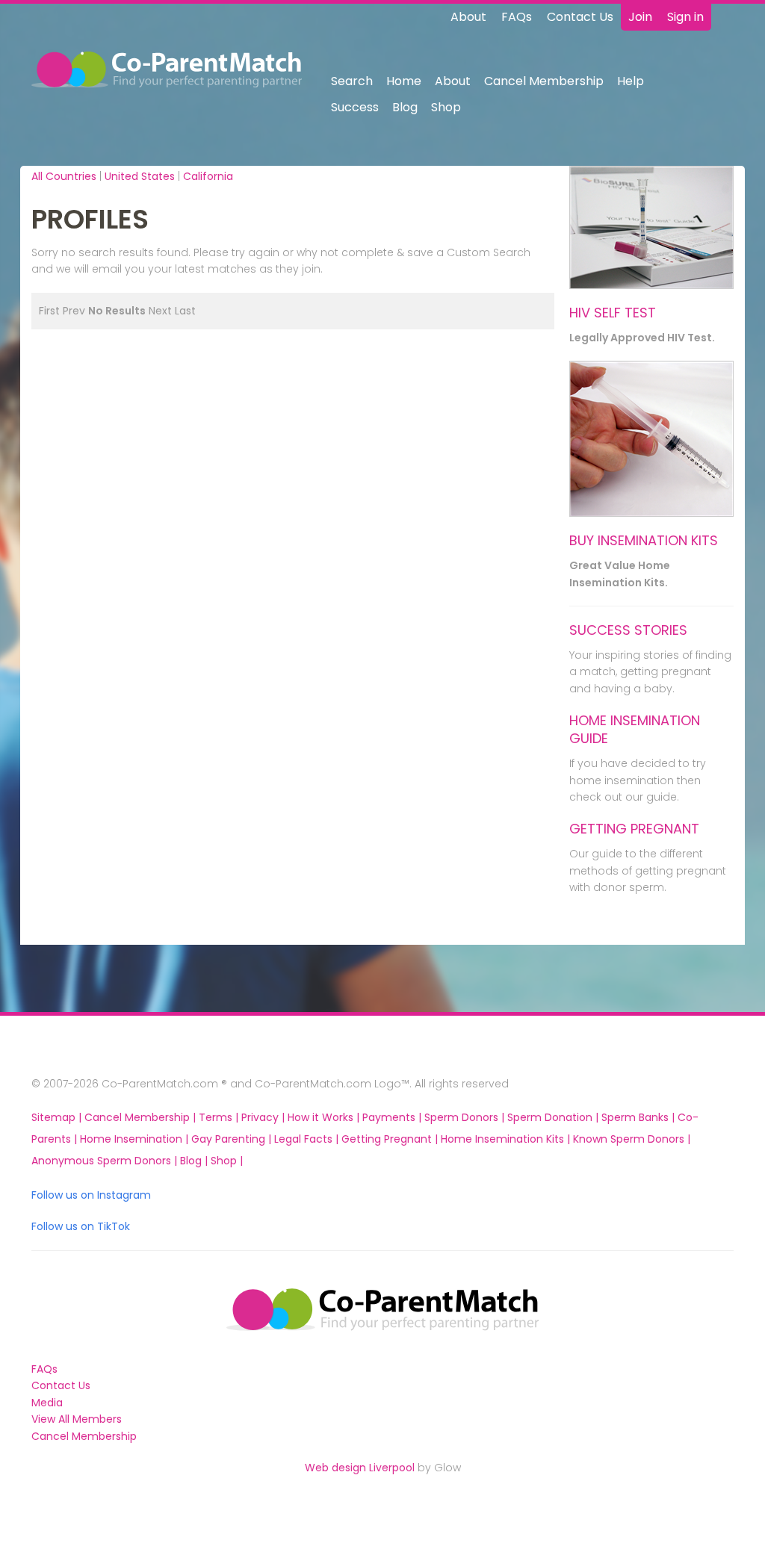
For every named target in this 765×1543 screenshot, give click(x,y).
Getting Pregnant (634, 828)
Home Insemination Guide (634, 729)
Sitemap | (57, 1117)
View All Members (76, 1419)
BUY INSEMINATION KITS (643, 540)
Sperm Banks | (639, 1117)
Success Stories (628, 630)
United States (140, 176)
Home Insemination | (135, 1138)
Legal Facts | (307, 1138)
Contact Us (580, 16)
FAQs (516, 16)
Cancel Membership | (141, 1117)
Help (630, 81)
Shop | (227, 1160)
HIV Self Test (612, 312)
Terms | (220, 1117)
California (208, 176)
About (468, 16)
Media (47, 1402)
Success (355, 107)
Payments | (393, 1117)
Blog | (195, 1160)
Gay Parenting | (232, 1138)
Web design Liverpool (360, 1467)
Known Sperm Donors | (631, 1138)
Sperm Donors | (465, 1117)
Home (403, 81)
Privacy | (264, 1117)
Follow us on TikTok (80, 1226)
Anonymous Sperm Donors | (105, 1160)
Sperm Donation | (554, 1117)
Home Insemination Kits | (507, 1138)
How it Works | (325, 1117)
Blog (405, 107)
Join (640, 16)
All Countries (63, 176)
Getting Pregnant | (391, 1138)
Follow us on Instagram (91, 1194)
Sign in (685, 16)
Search (352, 81)
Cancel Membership (544, 81)
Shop (446, 107)
